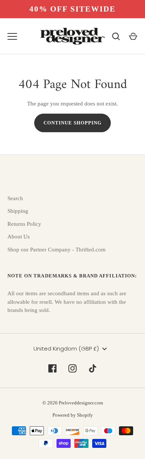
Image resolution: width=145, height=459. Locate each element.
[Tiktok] (92, 368)
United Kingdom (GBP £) (66, 348)
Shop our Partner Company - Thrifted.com (56, 250)
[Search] (116, 36)
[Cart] (133, 36)
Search (15, 198)
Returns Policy (24, 224)
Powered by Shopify (72, 415)
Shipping (17, 211)
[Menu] (12, 36)
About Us (18, 237)
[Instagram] (72, 368)
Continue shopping (73, 123)
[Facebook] (52, 368)
